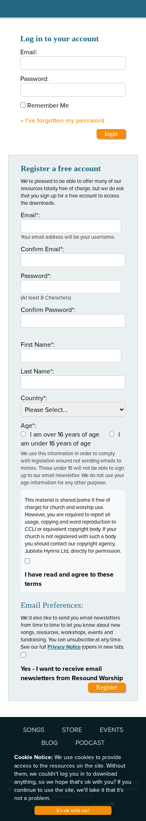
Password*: (36, 275)
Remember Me (48, 105)
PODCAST (90, 742)
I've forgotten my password (64, 120)
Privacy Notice (64, 647)
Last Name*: (37, 371)
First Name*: (38, 344)
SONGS (33, 729)
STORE (72, 729)
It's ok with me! (73, 810)
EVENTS (111, 729)
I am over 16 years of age (64, 434)
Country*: (34, 397)
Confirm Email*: (42, 248)
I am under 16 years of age (70, 439)
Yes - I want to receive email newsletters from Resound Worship (72, 673)
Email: (28, 51)
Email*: (30, 214)
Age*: (28, 425)
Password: (34, 78)
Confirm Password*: (48, 309)
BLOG (49, 742)
